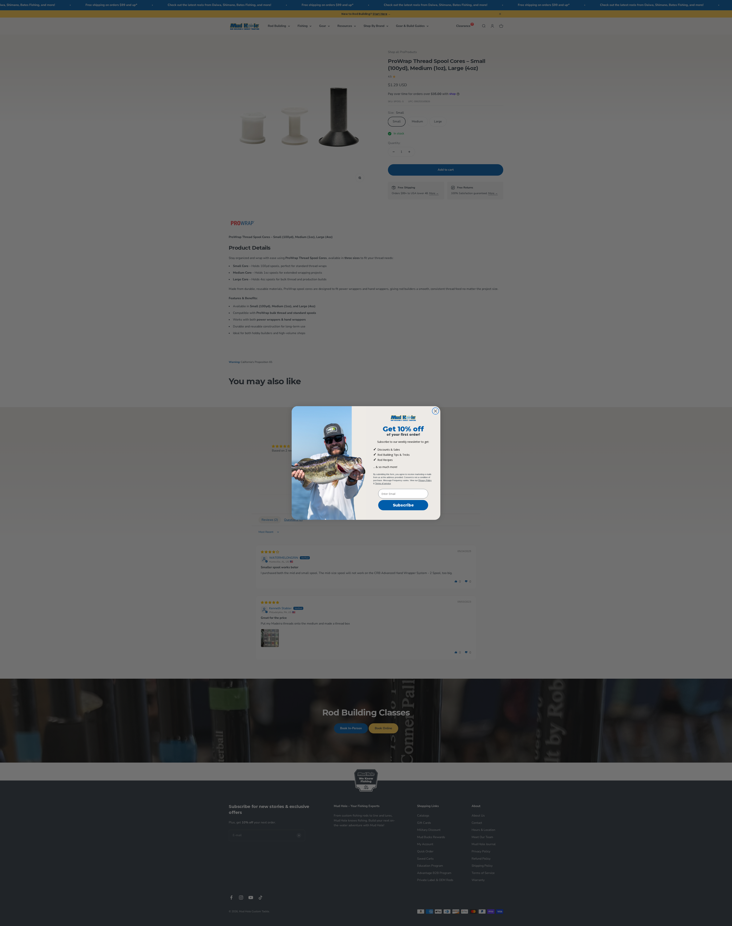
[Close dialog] (435, 411)
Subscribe (403, 505)
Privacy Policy (425, 480)
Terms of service (383, 483)
